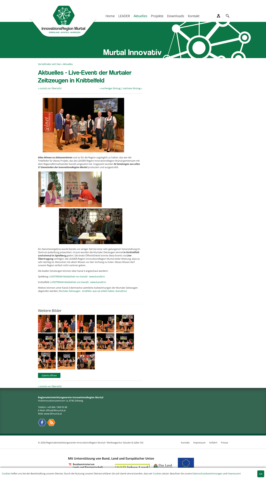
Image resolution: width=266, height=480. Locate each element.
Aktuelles (140, 16)
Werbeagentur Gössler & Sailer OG (125, 442)
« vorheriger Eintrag (110, 88)
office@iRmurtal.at (56, 410)
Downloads (175, 16)
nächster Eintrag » (132, 88)
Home (110, 16)
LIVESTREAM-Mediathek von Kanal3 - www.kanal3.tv (77, 276)
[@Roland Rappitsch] (48, 331)
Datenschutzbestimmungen (207, 473)
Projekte (157, 16)
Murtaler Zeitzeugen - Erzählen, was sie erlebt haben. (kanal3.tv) (93, 291)
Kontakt (193, 16)
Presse (224, 442)
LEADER (124, 16)
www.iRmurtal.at (53, 413)
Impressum (234, 473)
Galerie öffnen (49, 375)
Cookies (6, 473)
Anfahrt (213, 442)
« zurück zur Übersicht (50, 88)
